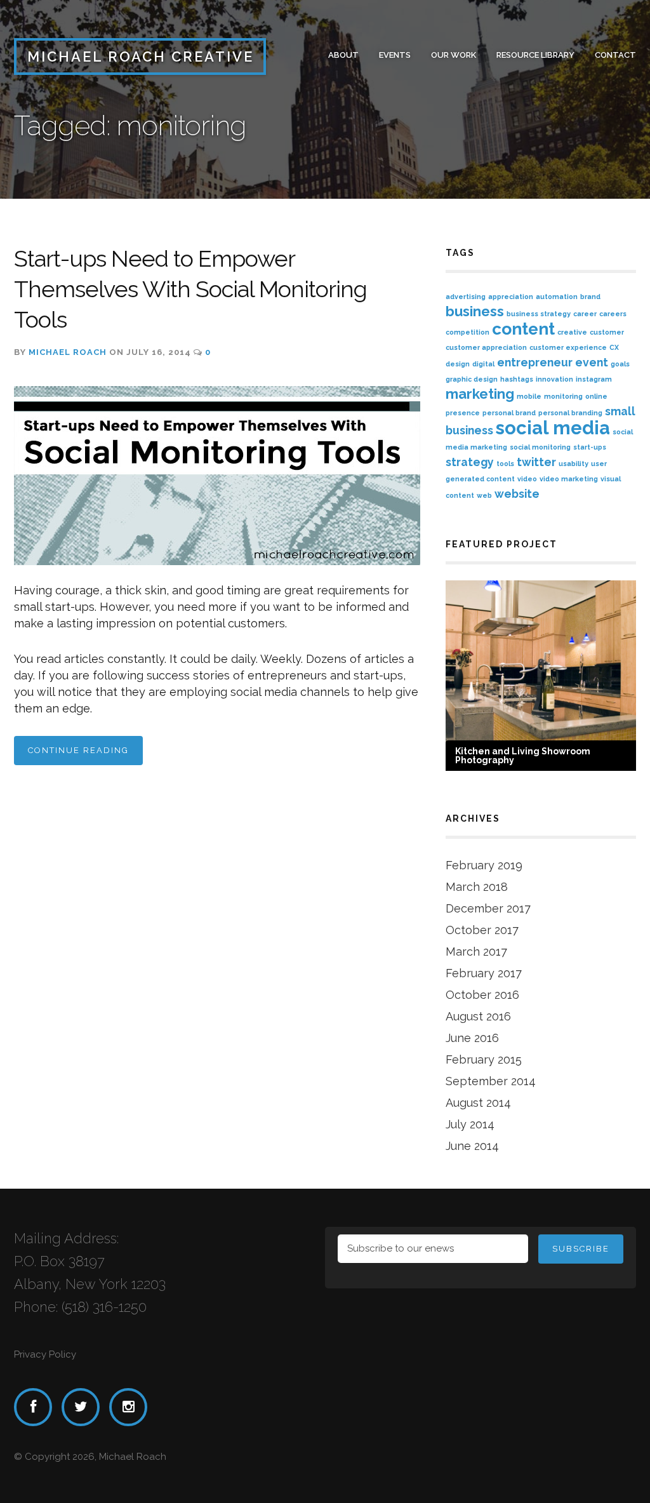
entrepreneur (535, 362)
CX (614, 347)
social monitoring (540, 447)
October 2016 (482, 994)
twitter (536, 462)
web (484, 495)
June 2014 (472, 1145)
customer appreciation (486, 347)
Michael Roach (68, 352)
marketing (480, 393)
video (527, 479)
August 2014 (478, 1102)
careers (613, 313)
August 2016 (478, 1016)
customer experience (568, 347)
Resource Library (535, 55)
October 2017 (482, 930)
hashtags (516, 379)
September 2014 (491, 1081)
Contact (615, 55)
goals (620, 364)
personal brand (509, 413)
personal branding (570, 413)
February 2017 (484, 973)
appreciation (510, 296)
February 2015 (484, 1059)
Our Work (453, 55)
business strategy (539, 313)
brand (590, 296)
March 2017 (476, 951)
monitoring (563, 396)
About (343, 55)
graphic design (472, 379)
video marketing (569, 479)
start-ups (589, 447)
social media (553, 428)
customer (607, 332)
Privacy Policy (45, 1354)
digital (483, 364)
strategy (470, 462)
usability (573, 463)
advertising (466, 296)
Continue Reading (78, 750)
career (585, 313)
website (517, 493)
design (458, 364)
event (591, 362)
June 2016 (472, 1038)
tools (505, 463)
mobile (529, 396)
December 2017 (488, 908)
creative (572, 332)
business (475, 311)
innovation (554, 379)
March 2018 (477, 886)
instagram (594, 379)
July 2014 (470, 1124)
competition (467, 332)
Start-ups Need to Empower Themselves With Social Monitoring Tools (190, 289)
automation (557, 296)
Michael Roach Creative (140, 56)
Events (395, 55)
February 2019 (484, 865)
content (523, 328)
